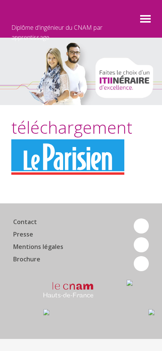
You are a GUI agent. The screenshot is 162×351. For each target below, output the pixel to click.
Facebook (141, 225)
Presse (23, 234)
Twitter (141, 244)
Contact (25, 221)
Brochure (26, 259)
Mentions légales (38, 246)
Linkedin (141, 263)
